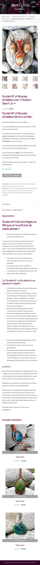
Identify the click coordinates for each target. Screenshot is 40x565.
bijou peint (13, 190)
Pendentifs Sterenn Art (17, 186)
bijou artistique (14, 188)
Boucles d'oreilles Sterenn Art (19, 184)
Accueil (6, 16)
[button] (34, 28)
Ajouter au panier (12, 175)
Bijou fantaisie (33, 188)
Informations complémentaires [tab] (12, 210)
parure (10, 192)
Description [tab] (6, 204)
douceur (30, 190)
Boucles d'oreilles (22, 190)
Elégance (5, 192)
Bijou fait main (24, 188)
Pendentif (16, 192)
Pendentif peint (24, 192)
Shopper (21, 562)
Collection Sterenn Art (19, 16)
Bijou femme (6, 190)
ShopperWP (33, 562)
